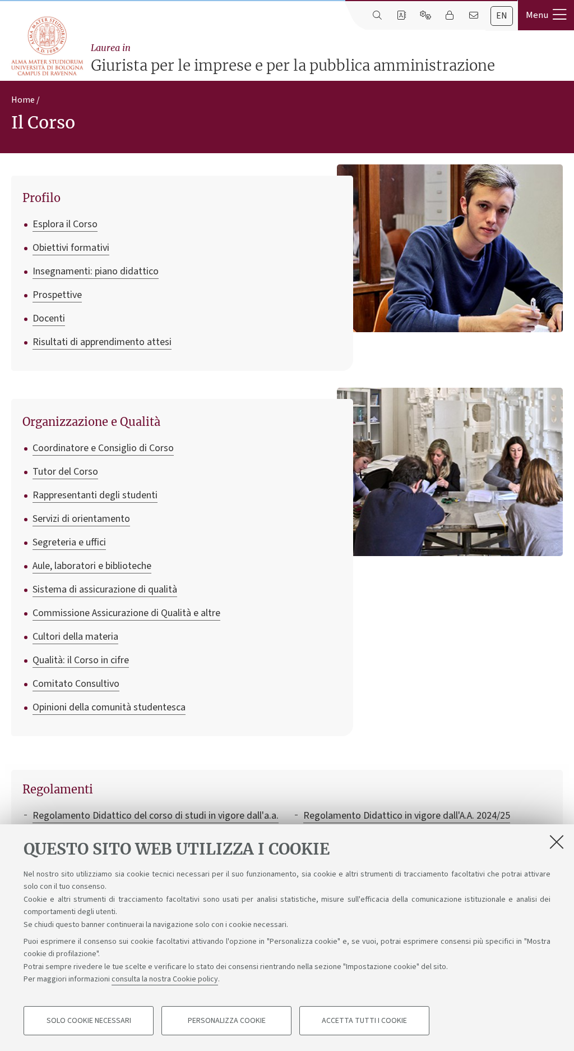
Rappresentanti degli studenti (95, 495)
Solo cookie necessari (89, 1020)
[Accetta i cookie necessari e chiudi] (557, 842)
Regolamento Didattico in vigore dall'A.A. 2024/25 (406, 816)
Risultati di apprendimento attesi (102, 342)
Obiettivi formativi (71, 248)
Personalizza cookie (227, 1020)
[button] (546, 15)
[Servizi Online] (425, 15)
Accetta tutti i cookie (364, 1020)
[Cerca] (377, 15)
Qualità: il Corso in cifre (81, 660)
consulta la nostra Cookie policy (165, 979)
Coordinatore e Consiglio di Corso (103, 448)
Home (23, 100)
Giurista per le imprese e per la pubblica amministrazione (293, 58)
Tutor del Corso (65, 472)
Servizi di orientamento (81, 519)
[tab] (501, 16)
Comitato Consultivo (76, 684)
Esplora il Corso (65, 224)
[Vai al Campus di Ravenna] (47, 46)
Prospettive (57, 295)
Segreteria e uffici (69, 542)
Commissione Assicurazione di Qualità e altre (126, 613)
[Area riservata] (449, 15)
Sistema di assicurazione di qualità (105, 589)
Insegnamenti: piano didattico (96, 271)
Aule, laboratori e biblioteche (92, 566)
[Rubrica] (401, 15)
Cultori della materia (75, 637)
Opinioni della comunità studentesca (109, 707)
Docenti (49, 318)
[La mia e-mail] (473, 15)
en (501, 16)
